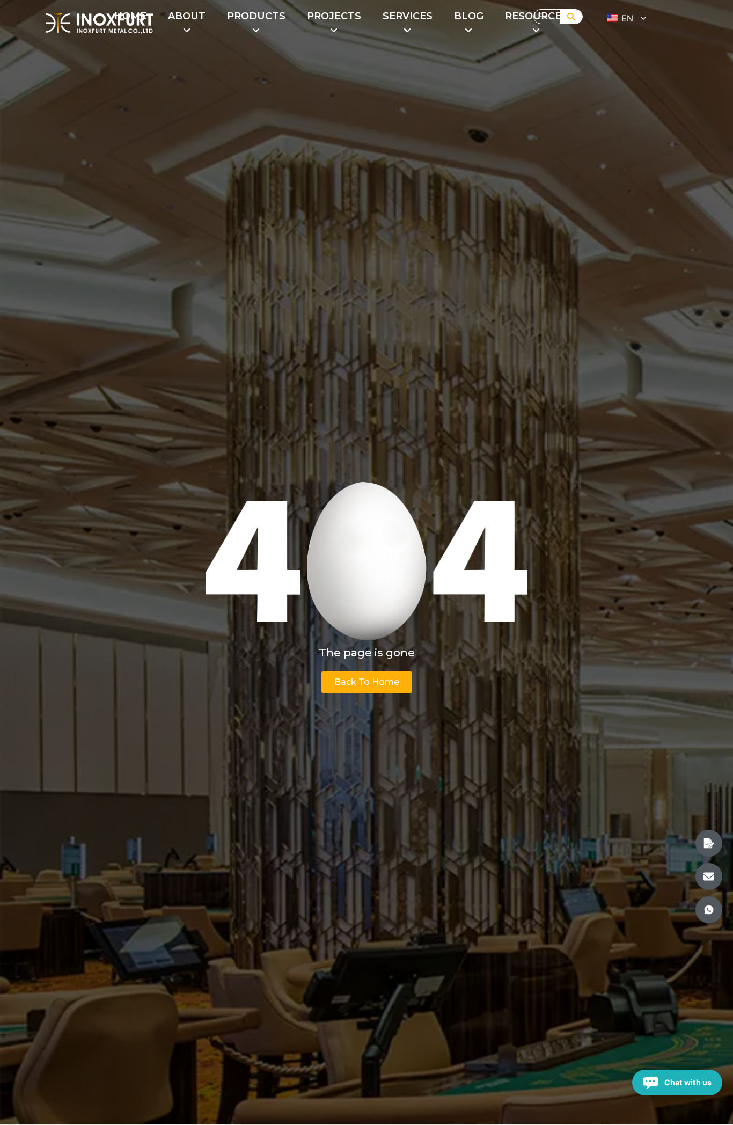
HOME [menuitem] (130, 16)
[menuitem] (187, 23)
